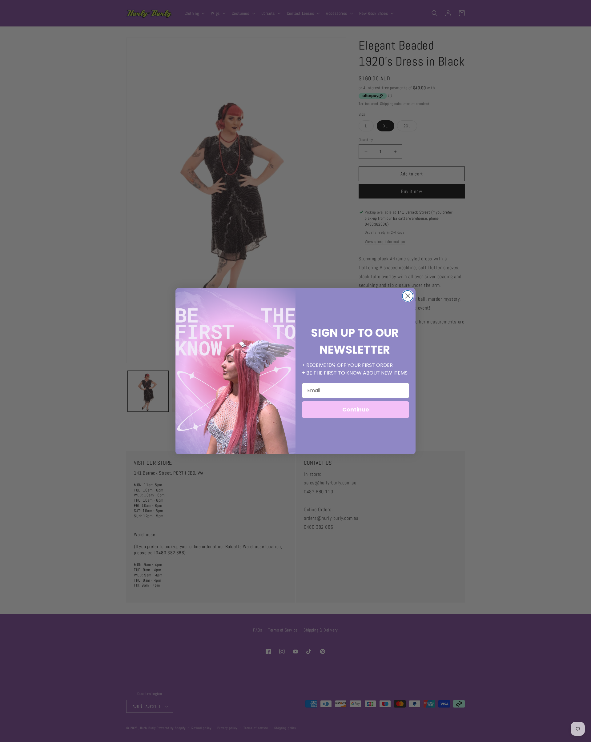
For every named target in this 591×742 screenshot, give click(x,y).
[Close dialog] (407, 296)
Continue (355, 409)
